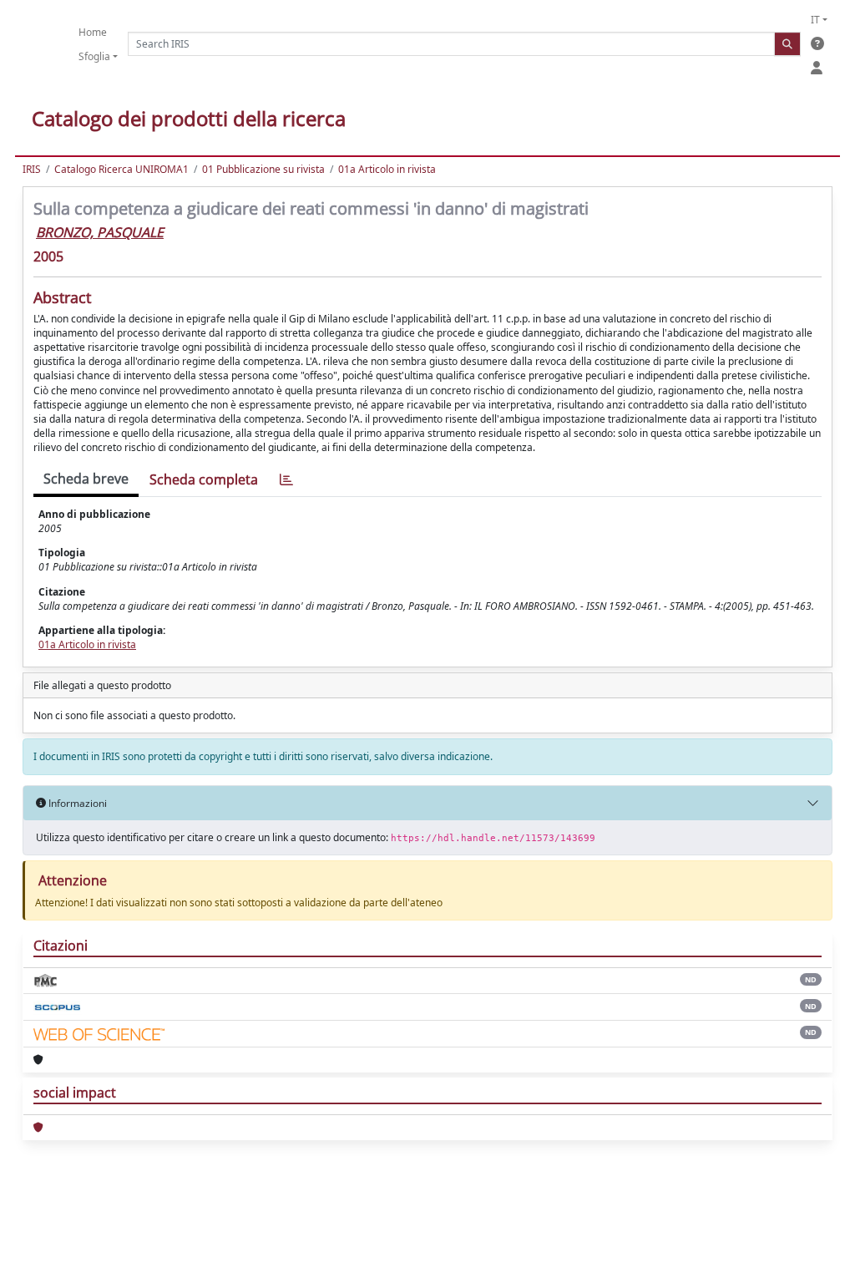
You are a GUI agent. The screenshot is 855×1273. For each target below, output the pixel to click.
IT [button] (815, 20)
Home (92, 32)
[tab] (286, 479)
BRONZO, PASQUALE (100, 232)
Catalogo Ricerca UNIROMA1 (121, 169)
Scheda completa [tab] (203, 479)
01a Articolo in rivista (387, 169)
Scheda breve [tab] (86, 478)
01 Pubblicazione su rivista (263, 169)
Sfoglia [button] (94, 56)
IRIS (32, 169)
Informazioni (76, 803)
